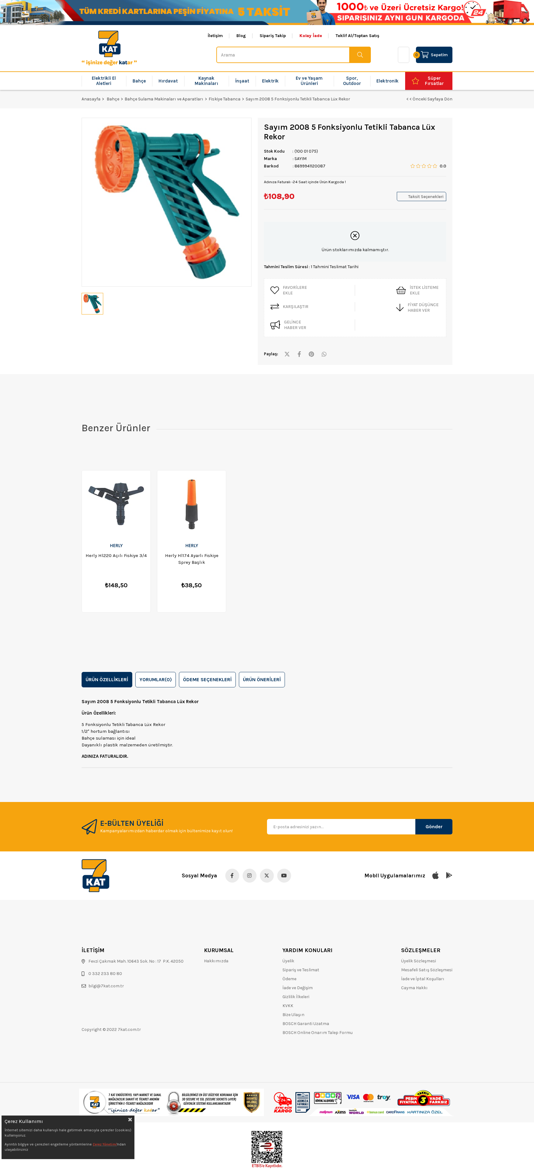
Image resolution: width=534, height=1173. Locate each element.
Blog (241, 35)
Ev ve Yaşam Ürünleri (309, 80)
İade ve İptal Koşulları (422, 978)
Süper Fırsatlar (434, 80)
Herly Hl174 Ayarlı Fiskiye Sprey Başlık (191, 559)
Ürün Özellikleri (107, 679)
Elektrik (270, 81)
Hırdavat (168, 81)
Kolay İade (310, 35)
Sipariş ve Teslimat (300, 970)
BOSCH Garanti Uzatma (305, 1023)
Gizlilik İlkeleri (295, 996)
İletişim (215, 35)
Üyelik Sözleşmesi (418, 961)
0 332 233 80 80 (105, 973)
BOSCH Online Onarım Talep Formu (317, 1032)
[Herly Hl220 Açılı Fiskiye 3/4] (116, 504)
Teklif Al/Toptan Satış (357, 35)
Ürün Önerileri (262, 679)
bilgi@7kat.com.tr (106, 986)
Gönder (434, 826)
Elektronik (387, 81)
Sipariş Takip (273, 35)
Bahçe (139, 81)
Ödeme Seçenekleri (207, 679)
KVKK (287, 1005)
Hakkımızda (216, 961)
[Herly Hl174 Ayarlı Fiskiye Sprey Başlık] (191, 504)
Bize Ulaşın (293, 1014)
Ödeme (289, 978)
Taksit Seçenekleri (425, 196)
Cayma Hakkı (414, 987)
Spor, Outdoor (352, 80)
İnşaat (242, 81)
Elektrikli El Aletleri (104, 80)
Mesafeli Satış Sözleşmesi (426, 970)
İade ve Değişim (297, 987)
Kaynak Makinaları (206, 80)
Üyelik (288, 961)
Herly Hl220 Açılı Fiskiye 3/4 (116, 555)
